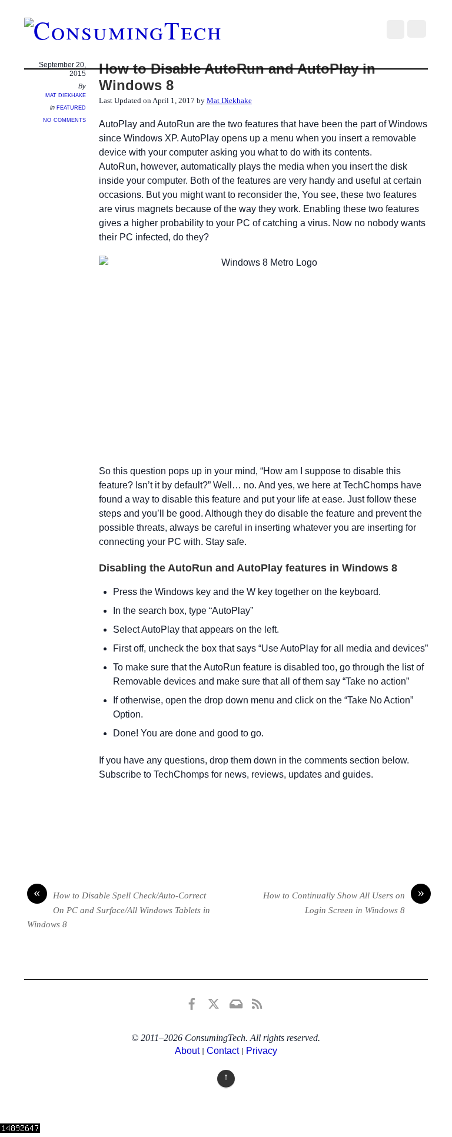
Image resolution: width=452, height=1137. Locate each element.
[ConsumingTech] (123, 30)
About (187, 1051)
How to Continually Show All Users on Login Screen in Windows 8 (343, 901)
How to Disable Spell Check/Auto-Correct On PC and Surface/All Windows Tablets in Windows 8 (118, 908)
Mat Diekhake (65, 95)
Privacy (261, 1051)
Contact (223, 1051)
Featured (71, 107)
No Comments (64, 119)
